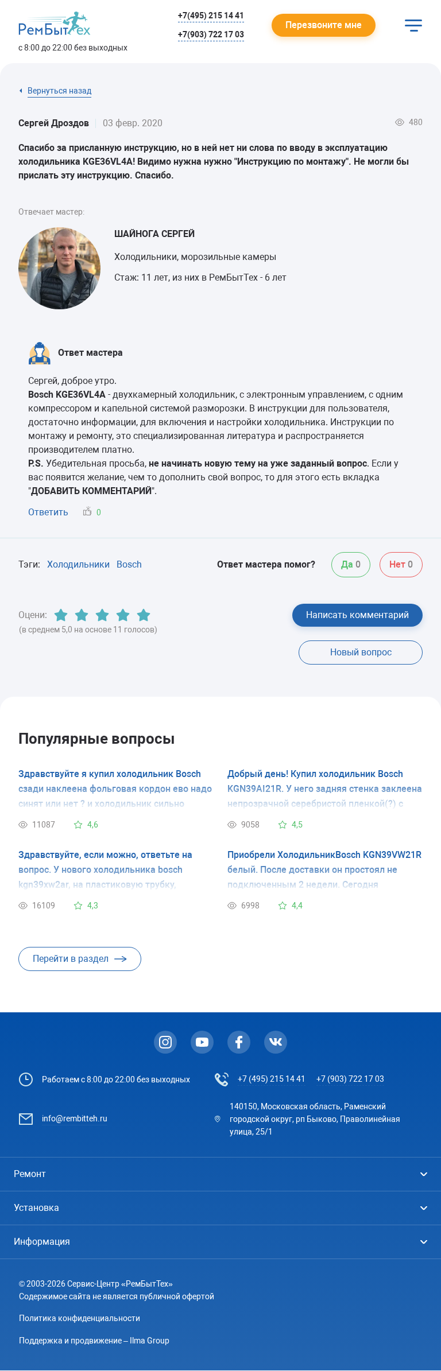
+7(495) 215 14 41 (211, 15)
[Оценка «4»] (123, 615)
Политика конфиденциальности (79, 1318)
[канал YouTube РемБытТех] (202, 1042)
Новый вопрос (361, 652)
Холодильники (78, 564)
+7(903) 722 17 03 (211, 34)
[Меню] (413, 25)
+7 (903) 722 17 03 (350, 1078)
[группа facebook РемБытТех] (238, 1042)
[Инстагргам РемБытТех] (165, 1042)
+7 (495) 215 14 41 (271, 1078)
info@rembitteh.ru (74, 1118)
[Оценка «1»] (61, 615)
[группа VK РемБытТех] (275, 1042)
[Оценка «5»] (143, 615)
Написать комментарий (357, 614)
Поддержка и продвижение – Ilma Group (94, 1340)
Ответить (48, 512)
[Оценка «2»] (81, 615)
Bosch (129, 564)
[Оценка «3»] (102, 615)
